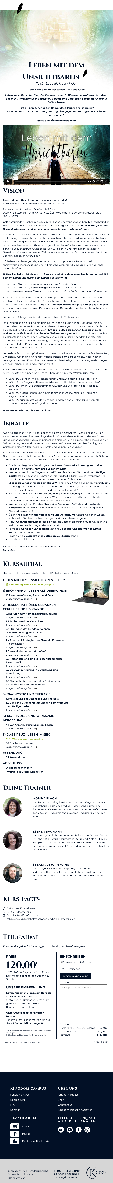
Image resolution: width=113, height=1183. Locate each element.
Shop (61, 1099)
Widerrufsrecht (39, 1170)
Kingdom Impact (68, 1094)
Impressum (14, 1170)
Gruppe (86, 962)
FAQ (12, 1104)
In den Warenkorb (76, 976)
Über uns (67, 1089)
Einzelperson (70, 962)
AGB (25, 1170)
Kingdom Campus (28, 1089)
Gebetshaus (65, 1104)
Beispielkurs (17, 1099)
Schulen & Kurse (20, 1094)
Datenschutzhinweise (20, 1174)
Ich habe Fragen (100, 1042)
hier (53, 946)
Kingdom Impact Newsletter (75, 1109)
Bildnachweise (16, 1178)
